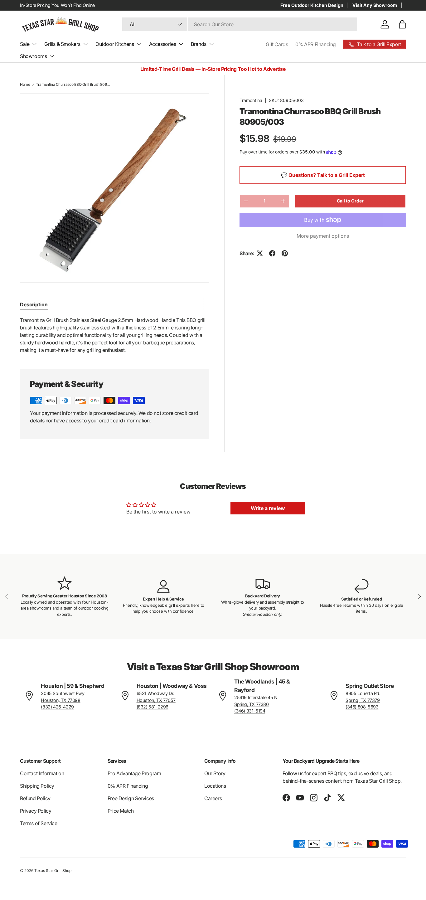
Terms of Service (38, 823)
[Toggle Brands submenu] (211, 44)
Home (25, 84)
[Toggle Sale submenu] (34, 44)
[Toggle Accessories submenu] (181, 44)
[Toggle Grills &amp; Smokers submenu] (85, 44)
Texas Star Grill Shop (52, 870)
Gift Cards (277, 44)
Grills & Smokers (62, 44)
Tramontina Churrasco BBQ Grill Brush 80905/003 (73, 84)
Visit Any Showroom (374, 5)
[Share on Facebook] (272, 253)
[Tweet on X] (260, 253)
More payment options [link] (323, 236)
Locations (215, 786)
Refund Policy (35, 798)
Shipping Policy (37, 786)
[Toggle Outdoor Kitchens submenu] (139, 44)
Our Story (214, 773)
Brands (198, 44)
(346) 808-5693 (362, 706)
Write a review (268, 508)
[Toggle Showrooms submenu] (52, 56)
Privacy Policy (35, 811)
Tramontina (251, 100)
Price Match (121, 811)
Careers (213, 798)
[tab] (34, 304)
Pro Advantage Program (134, 773)
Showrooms (33, 56)
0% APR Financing (315, 44)
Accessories (162, 44)
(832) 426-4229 (57, 706)
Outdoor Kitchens (114, 44)
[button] (402, 24)
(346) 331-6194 (249, 710)
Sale (24, 44)
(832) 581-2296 (152, 706)
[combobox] (239, 24)
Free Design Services (131, 798)
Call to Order (350, 200)
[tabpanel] (114, 335)
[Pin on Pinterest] (284, 253)
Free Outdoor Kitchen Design (311, 5)
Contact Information (42, 773)
